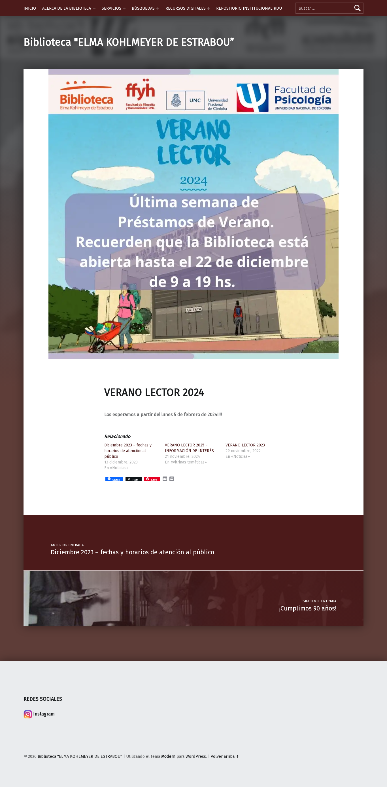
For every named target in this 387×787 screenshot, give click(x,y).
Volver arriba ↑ (225, 756)
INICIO (30, 8)
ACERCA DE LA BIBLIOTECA (66, 8)
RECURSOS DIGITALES (185, 8)
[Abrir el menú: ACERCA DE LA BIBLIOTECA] (94, 8)
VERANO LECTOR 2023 (245, 445)
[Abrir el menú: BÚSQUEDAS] (157, 8)
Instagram (44, 714)
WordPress (196, 756)
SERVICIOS (111, 8)
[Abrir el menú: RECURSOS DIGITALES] (208, 8)
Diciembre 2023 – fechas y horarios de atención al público (128, 451)
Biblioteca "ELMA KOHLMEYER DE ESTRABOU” (129, 42)
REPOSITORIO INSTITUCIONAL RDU (249, 8)
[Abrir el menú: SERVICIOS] (124, 8)
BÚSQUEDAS (143, 8)
